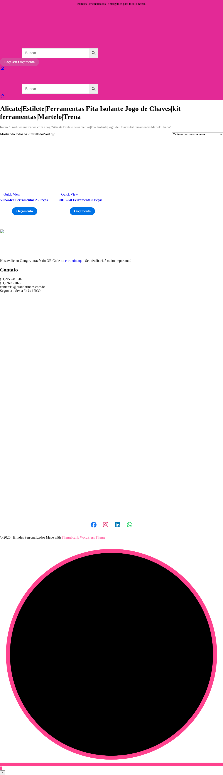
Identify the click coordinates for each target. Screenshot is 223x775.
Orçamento (24, 211)
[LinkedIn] (117, 524)
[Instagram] (105, 524)
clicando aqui (74, 261)
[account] (2, 98)
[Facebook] (93, 524)
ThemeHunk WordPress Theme (83, 537)
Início (4, 127)
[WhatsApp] (129, 524)
